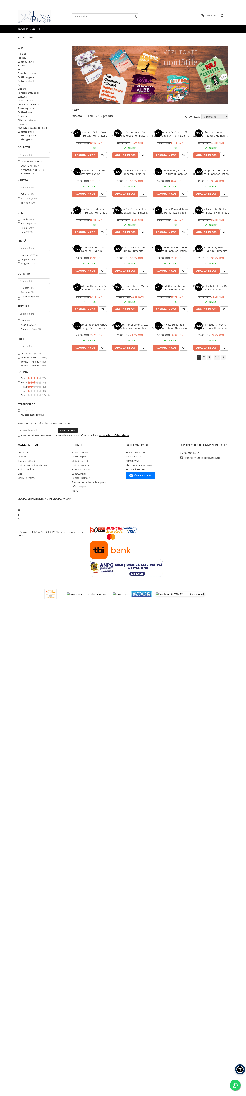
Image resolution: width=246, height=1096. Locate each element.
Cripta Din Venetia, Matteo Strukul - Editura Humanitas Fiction (170, 172)
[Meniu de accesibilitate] (240, 1069)
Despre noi (23, 452)
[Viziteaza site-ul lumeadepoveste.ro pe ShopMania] (141, 594)
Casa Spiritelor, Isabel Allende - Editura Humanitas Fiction (170, 249)
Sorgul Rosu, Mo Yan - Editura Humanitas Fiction (89, 172)
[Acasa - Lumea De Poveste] (36, 16)
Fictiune (22, 53)
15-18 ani (25, 202)
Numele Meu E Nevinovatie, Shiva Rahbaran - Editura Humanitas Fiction (130, 172)
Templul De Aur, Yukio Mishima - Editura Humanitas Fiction (211, 249)
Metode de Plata (80, 461)
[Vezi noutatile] (150, 75)
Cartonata (26, 296)
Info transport (79, 486)
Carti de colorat (26, 81)
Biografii (22, 88)
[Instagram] (19, 518)
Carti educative (26, 61)
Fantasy (22, 57)
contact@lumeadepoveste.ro (202, 457)
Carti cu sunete (26, 131)
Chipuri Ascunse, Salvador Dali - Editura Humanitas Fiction (130, 249)
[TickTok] (19, 514)
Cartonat (25, 292)
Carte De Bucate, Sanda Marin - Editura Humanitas (130, 287)
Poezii (21, 85)
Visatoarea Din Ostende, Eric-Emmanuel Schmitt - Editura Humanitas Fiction (129, 210)
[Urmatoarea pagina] (223, 357)
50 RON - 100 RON (30, 357)
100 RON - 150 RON (31, 361)
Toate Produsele (29, 28)
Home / (22, 37)
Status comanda (80, 452)
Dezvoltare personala (29, 104)
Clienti (77, 445)
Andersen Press (29, 329)
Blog (20, 473)
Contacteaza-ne (142, 475)
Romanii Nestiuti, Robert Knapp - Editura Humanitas (210, 326)
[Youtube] (19, 510)
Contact (22, 456)
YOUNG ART (27, 165)
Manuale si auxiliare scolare (32, 127)
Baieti (24, 219)
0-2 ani (24, 194)
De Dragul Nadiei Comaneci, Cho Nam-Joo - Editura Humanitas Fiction (89, 249)
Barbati (25, 223)
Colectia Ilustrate (27, 73)
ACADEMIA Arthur (30, 170)
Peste (24, 378)
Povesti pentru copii (28, 92)
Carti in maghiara (27, 135)
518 (217, 357)
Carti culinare (25, 112)
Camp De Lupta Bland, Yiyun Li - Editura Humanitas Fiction (211, 172)
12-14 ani (25, 198)
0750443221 (192, 452)
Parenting (23, 116)
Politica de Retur (80, 465)
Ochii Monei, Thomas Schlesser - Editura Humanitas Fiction (211, 133)
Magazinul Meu (29, 445)
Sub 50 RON (27, 353)
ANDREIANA (27, 324)
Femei (24, 227)
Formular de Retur (81, 469)
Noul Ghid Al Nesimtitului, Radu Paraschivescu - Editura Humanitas (170, 287)
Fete (23, 232)
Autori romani (25, 100)
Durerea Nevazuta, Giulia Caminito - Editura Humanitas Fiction (211, 210)
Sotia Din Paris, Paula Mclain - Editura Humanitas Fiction (170, 210)
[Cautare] (135, 16)
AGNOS (25, 320)
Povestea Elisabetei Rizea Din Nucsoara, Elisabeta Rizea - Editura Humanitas (210, 287)
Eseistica (22, 96)
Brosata (25, 287)
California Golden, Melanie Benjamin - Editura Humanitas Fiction (89, 210)
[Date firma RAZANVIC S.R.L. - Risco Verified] (180, 594)
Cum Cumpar (79, 456)
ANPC (75, 490)
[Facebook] (19, 506)
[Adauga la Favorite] (103, 155)
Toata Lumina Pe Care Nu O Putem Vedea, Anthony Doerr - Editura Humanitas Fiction (170, 133)
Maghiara (26, 263)
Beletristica (23, 65)
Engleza (25, 259)
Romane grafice (26, 108)
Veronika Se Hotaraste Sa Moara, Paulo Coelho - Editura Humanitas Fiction (130, 133)
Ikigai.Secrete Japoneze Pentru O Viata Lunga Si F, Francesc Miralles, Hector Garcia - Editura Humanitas (89, 326)
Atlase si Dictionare (28, 120)
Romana (25, 255)
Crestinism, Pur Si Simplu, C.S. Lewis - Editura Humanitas (129, 326)
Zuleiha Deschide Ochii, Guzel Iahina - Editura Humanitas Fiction (89, 133)
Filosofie (22, 124)
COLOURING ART (30, 161)
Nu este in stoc (29, 414)
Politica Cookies (26, 469)
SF (19, 69)
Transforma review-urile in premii (89, 482)
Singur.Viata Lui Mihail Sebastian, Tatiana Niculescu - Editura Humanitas (170, 326)
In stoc (24, 410)
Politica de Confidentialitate (114, 435)
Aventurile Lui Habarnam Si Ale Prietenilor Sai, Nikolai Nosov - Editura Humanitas (89, 287)
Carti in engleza (26, 77)
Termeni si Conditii (27, 461)
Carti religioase (25, 139)
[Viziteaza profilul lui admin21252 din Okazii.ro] (50, 594)
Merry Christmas (26, 477)
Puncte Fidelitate (81, 477)
